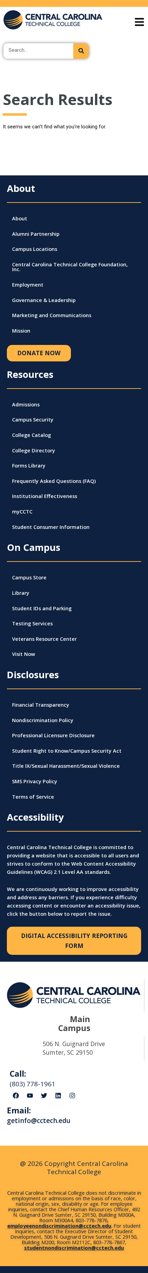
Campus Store (29, 577)
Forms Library (28, 465)
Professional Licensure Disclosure (53, 735)
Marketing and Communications (51, 315)
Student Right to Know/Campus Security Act (66, 750)
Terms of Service (33, 796)
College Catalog (31, 434)
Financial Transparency (40, 704)
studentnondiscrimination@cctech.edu (74, 1247)
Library (20, 592)
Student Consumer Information (50, 526)
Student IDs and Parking (42, 608)
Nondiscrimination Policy (42, 720)
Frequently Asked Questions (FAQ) (54, 480)
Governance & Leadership (44, 300)
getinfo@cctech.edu (39, 1120)
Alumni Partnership (36, 233)
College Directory (33, 450)
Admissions (26, 404)
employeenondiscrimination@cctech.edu (59, 1225)
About (19, 218)
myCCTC (22, 511)
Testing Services (32, 623)
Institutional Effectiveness (44, 496)
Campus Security (32, 419)
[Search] (81, 51)
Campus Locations (34, 248)
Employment (27, 284)
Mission (21, 330)
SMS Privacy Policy (34, 781)
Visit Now (23, 653)
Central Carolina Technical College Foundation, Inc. (70, 267)
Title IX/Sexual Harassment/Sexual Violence (66, 765)
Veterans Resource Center (44, 638)
